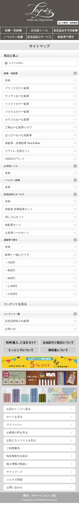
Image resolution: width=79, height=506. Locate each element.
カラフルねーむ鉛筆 (17, 119)
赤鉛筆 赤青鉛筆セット (19, 209)
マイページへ (14, 424)
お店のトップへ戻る (18, 408)
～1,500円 (11, 293)
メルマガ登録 (14, 479)
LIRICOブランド (15, 158)
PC (54, 495)
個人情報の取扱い (17, 463)
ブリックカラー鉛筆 (17, 88)
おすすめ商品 (16, 63)
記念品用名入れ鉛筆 (17, 320)
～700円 (10, 262)
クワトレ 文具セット (17, 150)
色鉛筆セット (13, 224)
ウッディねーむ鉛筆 (17, 95)
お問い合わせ (14, 487)
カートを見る (14, 416)
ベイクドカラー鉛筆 (17, 103)
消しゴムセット (14, 216)
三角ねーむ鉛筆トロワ (18, 127)
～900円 (10, 278)
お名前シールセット (17, 232)
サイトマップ (14, 471)
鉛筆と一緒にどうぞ (17, 254)
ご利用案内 (13, 448)
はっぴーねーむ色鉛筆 (18, 135)
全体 (7, 80)
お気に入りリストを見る (21, 440)
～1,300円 (11, 286)
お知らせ (10, 328)
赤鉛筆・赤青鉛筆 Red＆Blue (22, 143)
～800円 (10, 270)
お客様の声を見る (17, 432)
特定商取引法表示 (17, 456)
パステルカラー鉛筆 (17, 111)
